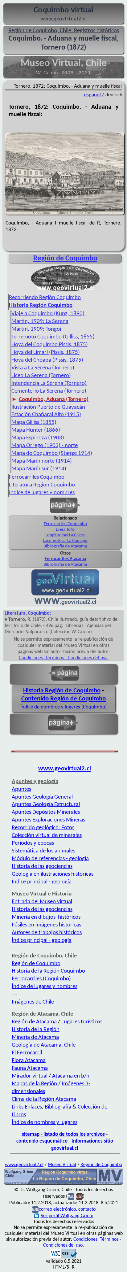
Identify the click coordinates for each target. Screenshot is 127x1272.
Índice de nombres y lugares (44, 1123)
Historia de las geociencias (42, 866)
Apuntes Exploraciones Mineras (48, 820)
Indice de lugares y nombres (42, 493)
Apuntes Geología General (42, 797)
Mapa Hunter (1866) (35, 430)
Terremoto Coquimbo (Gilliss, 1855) (53, 337)
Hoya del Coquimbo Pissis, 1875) (49, 345)
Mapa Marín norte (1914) (41, 461)
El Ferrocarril (27, 1053)
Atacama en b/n (70, 1076)
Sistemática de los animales (43, 851)
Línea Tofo (65, 529)
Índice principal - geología (42, 882)
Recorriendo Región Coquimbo (45, 298)
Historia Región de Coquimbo (61, 690)
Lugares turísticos (81, 1022)
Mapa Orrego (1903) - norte (44, 446)
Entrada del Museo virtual (42, 902)
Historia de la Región (35, 1030)
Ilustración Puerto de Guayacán (48, 407)
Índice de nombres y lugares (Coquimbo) (63, 707)
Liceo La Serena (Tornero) (41, 376)
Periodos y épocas (33, 843)
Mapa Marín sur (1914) (38, 469)
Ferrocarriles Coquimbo (36, 477)
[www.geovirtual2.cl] (65, 603)
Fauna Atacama (30, 1068)
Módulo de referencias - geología (50, 859)
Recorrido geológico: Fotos (43, 828)
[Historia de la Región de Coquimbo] (65, 291)
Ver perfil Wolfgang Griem (67, 1215)
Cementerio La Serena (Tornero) (48, 391)
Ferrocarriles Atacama (65, 559)
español (92, 95)
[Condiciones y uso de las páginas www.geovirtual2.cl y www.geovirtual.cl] (79, 1196)
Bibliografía (58, 1107)
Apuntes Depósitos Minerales (46, 812)
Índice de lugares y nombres (44, 987)
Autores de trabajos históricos (47, 933)
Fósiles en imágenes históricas (46, 925)
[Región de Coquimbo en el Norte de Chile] (63, 1184)
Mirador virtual (29, 1076)
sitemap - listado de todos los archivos (63, 1134)
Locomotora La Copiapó (65, 540)
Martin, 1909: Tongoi (36, 329)
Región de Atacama (34, 1022)
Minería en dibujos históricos (46, 917)
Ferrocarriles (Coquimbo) (41, 979)
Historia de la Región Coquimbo (48, 971)
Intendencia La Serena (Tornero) (49, 383)
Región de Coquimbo (65, 258)
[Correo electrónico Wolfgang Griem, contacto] (71, 1196)
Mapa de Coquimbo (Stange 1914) (51, 453)
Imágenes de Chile (33, 1002)
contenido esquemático (42, 1141)
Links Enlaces (27, 1107)
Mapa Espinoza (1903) (37, 438)
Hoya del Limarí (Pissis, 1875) (45, 352)
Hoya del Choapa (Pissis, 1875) (47, 360)
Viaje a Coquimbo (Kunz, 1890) (47, 314)
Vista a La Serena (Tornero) (42, 368)
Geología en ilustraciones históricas (52, 874)
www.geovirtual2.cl (64, 768)
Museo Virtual (62, 1164)
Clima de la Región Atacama (44, 1099)
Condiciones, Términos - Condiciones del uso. (64, 658)
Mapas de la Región (34, 1084)
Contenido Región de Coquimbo (63, 698)
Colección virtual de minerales (47, 836)
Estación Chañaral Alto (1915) (46, 415)
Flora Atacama (29, 1061)
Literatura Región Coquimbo (42, 485)
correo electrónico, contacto (67, 1209)
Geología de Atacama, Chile (44, 1045)
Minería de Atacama (35, 1037)
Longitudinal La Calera (65, 535)
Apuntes (21, 789)
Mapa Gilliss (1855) (33, 422)
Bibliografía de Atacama (65, 546)
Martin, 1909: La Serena (39, 322)
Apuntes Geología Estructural (46, 805)
